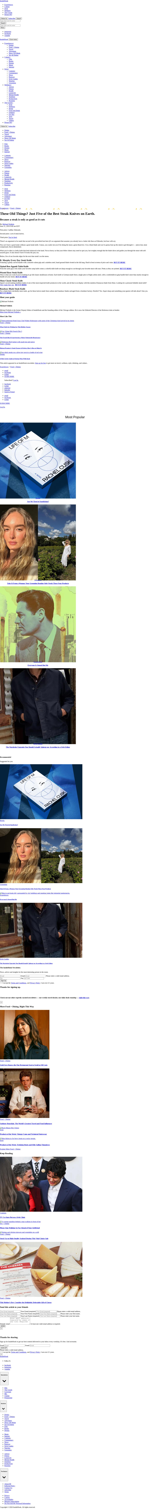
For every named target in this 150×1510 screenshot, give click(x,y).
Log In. (15, 380)
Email (23, 976)
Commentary (13, 73)
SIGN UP (4, 1348)
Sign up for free (40, 363)
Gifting (11, 120)
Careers (7, 1497)
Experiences (8, 5)
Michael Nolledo (8, 224)
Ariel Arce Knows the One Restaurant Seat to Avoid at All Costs (23, 1065)
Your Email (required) (28, 1311)
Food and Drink (14, 111)
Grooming (12, 83)
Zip (22, 978)
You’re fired (12, 237)
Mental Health (14, 95)
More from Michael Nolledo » (10, 312)
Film (10, 59)
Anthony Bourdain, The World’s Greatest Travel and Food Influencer (26, 1124)
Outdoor (12, 113)
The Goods (8, 13)
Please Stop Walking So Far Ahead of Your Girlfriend (20, 1228)
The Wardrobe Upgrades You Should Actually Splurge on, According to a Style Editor (38, 747)
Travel (11, 49)
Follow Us (4, 18)
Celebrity (12, 71)
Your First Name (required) (30, 1314)
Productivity (13, 99)
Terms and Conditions (18, 983)
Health (11, 91)
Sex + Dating (4, 1224)
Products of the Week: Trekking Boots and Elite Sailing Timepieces (25, 1145)
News (11, 75)
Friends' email (5, 1324)
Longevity (12, 93)
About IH (7, 1484)
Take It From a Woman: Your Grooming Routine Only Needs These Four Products (38, 583)
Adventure (12, 51)
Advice (11, 87)
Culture (7, 7)
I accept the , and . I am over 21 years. (28, 983)
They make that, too (7, 285)
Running (12, 101)
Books (11, 61)
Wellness (7, 11)
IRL (5, 1394)
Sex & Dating (13, 55)
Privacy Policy (35, 983)
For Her (11, 114)
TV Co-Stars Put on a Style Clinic (12, 1217)
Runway (12, 77)
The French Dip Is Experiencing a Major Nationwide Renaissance (20, 337)
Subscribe (11, 18)
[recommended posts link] (24, 1059)
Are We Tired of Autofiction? (38, 501)
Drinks (11, 45)
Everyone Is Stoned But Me (38, 665)
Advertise (7, 1490)
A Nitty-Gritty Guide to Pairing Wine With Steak (15, 359)
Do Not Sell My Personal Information (17, 1503)
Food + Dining (14, 47)
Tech (10, 116)
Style (6, 9)
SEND (3, 1326)
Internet (11, 67)
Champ (6, 1396)
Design (11, 63)
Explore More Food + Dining (10, 1149)
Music (11, 65)
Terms (6, 1492)
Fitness (11, 89)
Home (11, 109)
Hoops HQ (8, 14)
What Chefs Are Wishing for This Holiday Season (15, 327)
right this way (84, 998)
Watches (12, 81)
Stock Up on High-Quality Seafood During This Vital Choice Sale (24, 1238)
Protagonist (8, 1398)
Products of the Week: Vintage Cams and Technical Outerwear (23, 1134)
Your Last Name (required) (30, 1316)
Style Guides (13, 79)
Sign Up (3, 980)
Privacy (7, 1495)
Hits (5, 1388)
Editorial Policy (9, 1486)
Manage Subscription (11, 1501)
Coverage (7, 1392)
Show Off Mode (14, 53)
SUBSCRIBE (9, 376)
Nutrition (12, 97)
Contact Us (8, 1488)
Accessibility (8, 1499)
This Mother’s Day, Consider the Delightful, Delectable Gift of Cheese (26, 1302)
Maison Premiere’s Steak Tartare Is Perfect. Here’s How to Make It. (21, 348)
